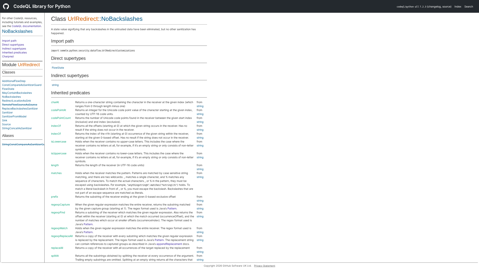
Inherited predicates (14, 52)
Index (457, 6)
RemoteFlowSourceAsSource (19, 104)
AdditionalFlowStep (14, 80)
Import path (9, 40)
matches (56, 173)
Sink (4, 120)
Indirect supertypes (14, 48)
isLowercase (58, 141)
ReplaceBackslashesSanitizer (20, 108)
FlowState (8, 88)
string (55, 84)
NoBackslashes (17, 31)
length (55, 165)
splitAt (55, 255)
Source (6, 124)
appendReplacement (169, 243)
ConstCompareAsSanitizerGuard (22, 84)
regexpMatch (59, 228)
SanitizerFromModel (14, 116)
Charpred (8, 56)
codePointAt (58, 110)
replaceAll (57, 247)
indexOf (56, 125)
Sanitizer (7, 112)
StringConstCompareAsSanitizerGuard (25, 144)
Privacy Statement (264, 265)
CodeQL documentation (26, 26)
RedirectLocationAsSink (16, 100)
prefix (54, 196)
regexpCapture (60, 204)
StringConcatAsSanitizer (17, 128)
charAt (55, 102)
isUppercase (58, 153)
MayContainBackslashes (17, 92)
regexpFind (58, 212)
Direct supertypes (13, 44)
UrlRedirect (29, 64)
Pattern (171, 208)
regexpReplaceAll (62, 236)
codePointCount (61, 117)
